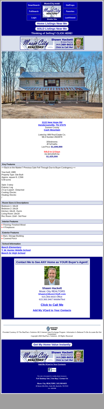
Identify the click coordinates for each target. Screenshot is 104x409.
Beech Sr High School (13, 253)
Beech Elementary (11, 247)
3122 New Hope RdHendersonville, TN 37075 (52, 123)
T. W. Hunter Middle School (16, 250)
